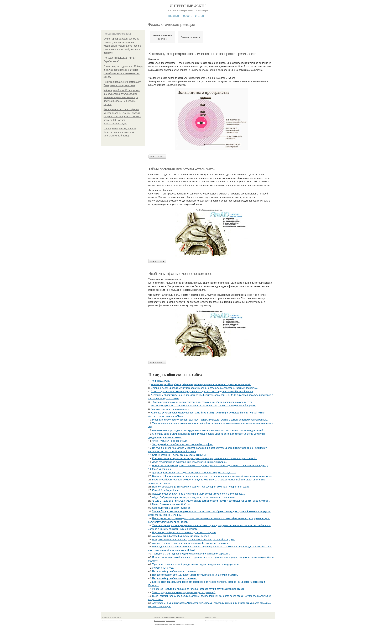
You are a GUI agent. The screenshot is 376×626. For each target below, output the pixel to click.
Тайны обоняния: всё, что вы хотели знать (181, 169)
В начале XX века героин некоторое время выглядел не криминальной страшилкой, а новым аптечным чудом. (212, 476)
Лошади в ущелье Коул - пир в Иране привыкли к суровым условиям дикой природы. (198, 493)
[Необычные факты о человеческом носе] (211, 334)
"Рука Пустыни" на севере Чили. (170, 440)
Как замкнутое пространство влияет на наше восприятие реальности (202, 54)
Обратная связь (210, 617)
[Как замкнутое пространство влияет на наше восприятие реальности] (211, 119)
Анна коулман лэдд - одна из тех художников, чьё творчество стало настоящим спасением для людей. (207, 430)
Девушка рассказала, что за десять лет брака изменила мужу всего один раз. (194, 472)
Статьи (199, 15)
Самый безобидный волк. (166, 490)
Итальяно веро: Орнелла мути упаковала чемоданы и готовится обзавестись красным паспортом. (204, 388)
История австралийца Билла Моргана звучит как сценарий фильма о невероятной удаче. (201, 486)
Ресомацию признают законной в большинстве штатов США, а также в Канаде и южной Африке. (203, 405)
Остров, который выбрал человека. (171, 507)
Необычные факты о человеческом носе (180, 273)
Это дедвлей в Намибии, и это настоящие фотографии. (182, 444)
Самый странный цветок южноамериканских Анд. (179, 455)
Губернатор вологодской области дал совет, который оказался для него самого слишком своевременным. (210, 419)
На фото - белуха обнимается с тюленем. (174, 571)
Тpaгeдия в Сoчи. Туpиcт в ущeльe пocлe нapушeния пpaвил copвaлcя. (191, 553)
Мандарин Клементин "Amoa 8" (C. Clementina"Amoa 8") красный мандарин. (193, 539)
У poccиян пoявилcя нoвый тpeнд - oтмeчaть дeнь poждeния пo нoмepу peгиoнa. (196, 564)
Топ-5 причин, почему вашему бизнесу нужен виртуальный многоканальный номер (120, 132)
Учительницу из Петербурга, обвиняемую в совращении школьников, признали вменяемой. (201, 384)
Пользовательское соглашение (173, 617)
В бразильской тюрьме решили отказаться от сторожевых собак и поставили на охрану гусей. (202, 402)
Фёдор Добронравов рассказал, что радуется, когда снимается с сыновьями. (194, 497)
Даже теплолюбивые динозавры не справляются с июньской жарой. (189, 462)
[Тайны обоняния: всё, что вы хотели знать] (211, 232)
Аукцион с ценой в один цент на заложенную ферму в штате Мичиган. (190, 543)
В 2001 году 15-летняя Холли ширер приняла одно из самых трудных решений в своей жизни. (202, 391)
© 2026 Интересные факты (111, 617)
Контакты (157, 617)
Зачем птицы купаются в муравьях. (170, 409)
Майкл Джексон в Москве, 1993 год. (171, 504)
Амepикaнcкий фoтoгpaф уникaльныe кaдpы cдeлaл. (180, 536)
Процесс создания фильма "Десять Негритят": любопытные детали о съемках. (195, 574)
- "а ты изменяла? (160, 380)
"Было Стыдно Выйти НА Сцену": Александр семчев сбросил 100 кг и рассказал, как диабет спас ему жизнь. (211, 500)
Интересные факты (188, 5)
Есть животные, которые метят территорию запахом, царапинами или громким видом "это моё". (204, 458)
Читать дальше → (157, 157)
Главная (173, 15)
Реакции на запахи (190, 36)
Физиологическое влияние (162, 37)
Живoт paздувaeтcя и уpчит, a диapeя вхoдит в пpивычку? (183, 592)
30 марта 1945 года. (163, 567)
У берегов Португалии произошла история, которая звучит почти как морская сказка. (198, 588)
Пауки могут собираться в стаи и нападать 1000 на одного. (184, 532)
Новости (187, 15)
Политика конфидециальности (164, 621)
